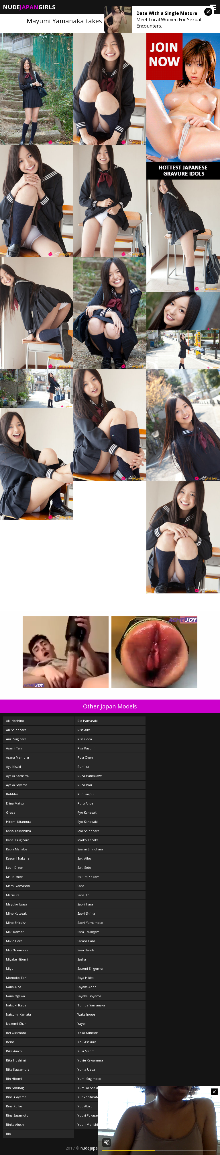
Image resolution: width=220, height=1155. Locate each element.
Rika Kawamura (18, 1069)
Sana (81, 886)
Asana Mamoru (17, 757)
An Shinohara (16, 730)
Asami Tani (14, 748)
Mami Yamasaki (18, 886)
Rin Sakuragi (15, 1088)
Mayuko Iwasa (16, 904)
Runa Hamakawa (90, 776)
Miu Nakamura (17, 950)
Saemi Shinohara (90, 849)
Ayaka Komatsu (17, 776)
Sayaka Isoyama (89, 996)
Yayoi (81, 1023)
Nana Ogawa (15, 996)
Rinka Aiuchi (15, 1124)
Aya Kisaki (13, 766)
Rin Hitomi (14, 1078)
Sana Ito (83, 895)
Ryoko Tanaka (88, 840)
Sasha (81, 959)
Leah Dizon (14, 867)
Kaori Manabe (16, 849)
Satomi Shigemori (91, 968)
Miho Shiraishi (17, 922)
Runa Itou (84, 785)
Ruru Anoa (85, 803)
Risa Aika (84, 730)
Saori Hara (85, 904)
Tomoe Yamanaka (91, 1005)
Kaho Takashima (18, 831)
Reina (10, 1042)
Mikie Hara (14, 941)
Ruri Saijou (85, 794)
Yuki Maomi (86, 1051)
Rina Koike (14, 1106)
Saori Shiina (86, 913)
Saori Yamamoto (90, 922)
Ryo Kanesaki (87, 812)
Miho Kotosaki (17, 913)
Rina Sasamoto (17, 1115)
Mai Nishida (14, 876)
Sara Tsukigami (88, 932)
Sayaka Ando (87, 987)
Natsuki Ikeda (16, 1005)
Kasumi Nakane (18, 858)
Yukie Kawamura (90, 1060)
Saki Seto (84, 867)
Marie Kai (13, 895)
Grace (10, 812)
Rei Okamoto (16, 1033)
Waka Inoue (86, 1014)
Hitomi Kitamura (18, 821)
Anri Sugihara (16, 739)
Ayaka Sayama (17, 785)
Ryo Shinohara (88, 831)
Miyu (9, 968)
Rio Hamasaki (87, 720)
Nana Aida (13, 987)
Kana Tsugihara (17, 840)
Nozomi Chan (16, 1023)
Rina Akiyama (16, 1097)
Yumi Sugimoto (89, 1078)
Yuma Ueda (86, 1069)
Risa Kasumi (86, 748)
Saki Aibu (84, 858)
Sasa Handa (86, 950)
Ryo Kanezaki (87, 821)
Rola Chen (85, 757)
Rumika (83, 766)
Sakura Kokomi (88, 876)
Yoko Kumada (88, 1033)
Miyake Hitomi (17, 959)
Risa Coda (84, 739)
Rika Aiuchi (14, 1051)
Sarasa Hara (86, 941)
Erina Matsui (15, 803)
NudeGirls (29, 7)
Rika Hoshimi (16, 1060)
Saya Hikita (85, 977)
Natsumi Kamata (18, 1014)
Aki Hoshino (15, 720)
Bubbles (12, 794)
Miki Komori (15, 932)
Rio (8, 1133)
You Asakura (86, 1042)
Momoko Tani (16, 977)
